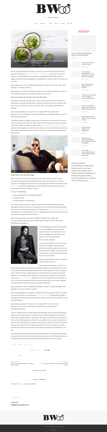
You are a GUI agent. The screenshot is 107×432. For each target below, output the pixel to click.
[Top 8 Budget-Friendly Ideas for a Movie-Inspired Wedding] (75, 119)
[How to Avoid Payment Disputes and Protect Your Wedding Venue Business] (75, 108)
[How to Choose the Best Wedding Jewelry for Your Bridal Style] (83, 43)
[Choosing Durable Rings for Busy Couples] (75, 65)
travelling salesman (25, 278)
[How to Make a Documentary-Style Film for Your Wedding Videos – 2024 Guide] (75, 152)
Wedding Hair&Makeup (78, 173)
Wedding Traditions (82, 180)
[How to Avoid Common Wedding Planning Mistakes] (75, 86)
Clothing (39, 58)
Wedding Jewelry (91, 173)
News (25, 344)
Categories (43, 23)
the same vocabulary (42, 295)
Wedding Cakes (75, 171)
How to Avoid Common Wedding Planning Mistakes (88, 86)
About (50, 23)
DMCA (68, 23)
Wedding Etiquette (86, 171)
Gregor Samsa (15, 186)
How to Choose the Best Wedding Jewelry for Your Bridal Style (81, 54)
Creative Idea (86, 168)
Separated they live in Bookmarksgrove (38, 74)
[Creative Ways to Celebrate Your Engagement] (75, 129)
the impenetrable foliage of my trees (54, 125)
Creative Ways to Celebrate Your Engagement (86, 129)
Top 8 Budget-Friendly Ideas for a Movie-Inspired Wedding (89, 118)
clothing (14, 344)
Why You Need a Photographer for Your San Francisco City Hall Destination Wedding (88, 74)
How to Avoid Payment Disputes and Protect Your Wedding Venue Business (89, 107)
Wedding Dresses (88, 166)
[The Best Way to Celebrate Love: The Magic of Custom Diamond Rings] (75, 97)
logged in (21, 384)
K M (34, 65)
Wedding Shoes (84, 178)
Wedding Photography (78, 175)
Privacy (63, 23)
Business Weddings (76, 166)
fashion (19, 344)
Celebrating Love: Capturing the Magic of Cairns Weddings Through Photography (89, 140)
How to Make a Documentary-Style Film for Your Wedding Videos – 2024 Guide (89, 153)
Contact (56, 23)
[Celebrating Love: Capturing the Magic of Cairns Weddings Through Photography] (75, 140)
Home (36, 23)
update (30, 344)
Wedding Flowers (76, 168)
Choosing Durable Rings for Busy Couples (88, 63)
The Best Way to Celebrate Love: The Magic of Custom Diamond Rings (89, 96)
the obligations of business (57, 209)
